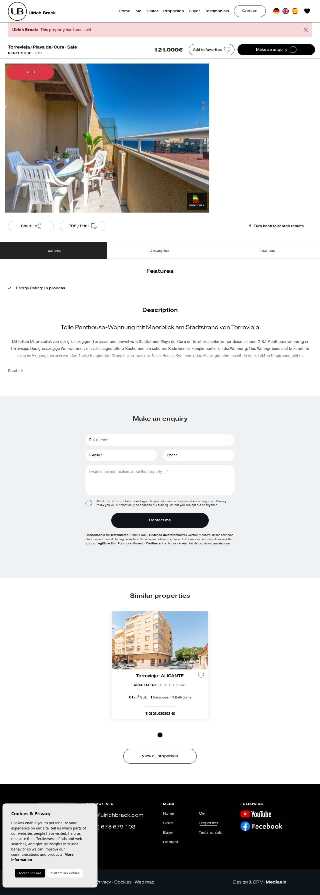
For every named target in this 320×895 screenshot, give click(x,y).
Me (139, 11)
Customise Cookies (65, 873)
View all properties (160, 756)
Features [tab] (53, 250)
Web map (144, 882)
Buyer (194, 11)
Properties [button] (173, 11)
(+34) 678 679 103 (111, 827)
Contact (250, 11)
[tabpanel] (160, 665)
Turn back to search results (278, 226)
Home (124, 11)
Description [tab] (160, 250)
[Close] (306, 30)
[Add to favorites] (201, 675)
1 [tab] (160, 734)
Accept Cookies (30, 873)
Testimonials (217, 11)
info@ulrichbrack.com (115, 815)
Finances (266, 250)
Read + (14, 371)
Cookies (123, 882)
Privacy (103, 882)
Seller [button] (152, 11)
